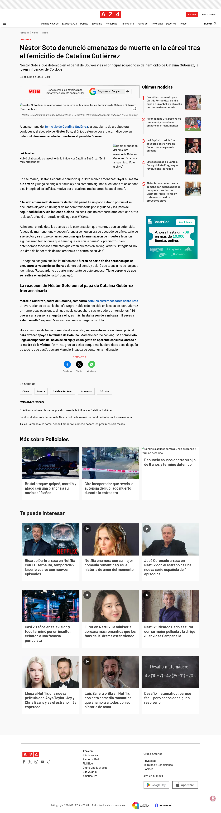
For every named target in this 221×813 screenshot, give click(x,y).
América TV (90, 776)
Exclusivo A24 (69, 23)
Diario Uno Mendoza (95, 767)
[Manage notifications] (213, 798)
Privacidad (149, 760)
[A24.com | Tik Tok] (48, 761)
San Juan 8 (90, 771)
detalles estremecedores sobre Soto (113, 301)
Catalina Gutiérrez (62, 391)
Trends (182, 23)
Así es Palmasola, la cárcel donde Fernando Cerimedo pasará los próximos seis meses (72, 424)
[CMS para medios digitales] (161, 805)
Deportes (171, 23)
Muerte (45, 33)
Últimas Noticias (50, 23)
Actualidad (111, 23)
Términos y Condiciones (158, 765)
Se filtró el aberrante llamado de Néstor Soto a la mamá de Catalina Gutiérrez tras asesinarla (76, 417)
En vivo (192, 14)
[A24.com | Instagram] (36, 761)
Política (84, 23)
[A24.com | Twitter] (30, 761)
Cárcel (35, 33)
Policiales (142, 23)
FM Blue (88, 763)
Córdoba (104, 391)
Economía (97, 23)
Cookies (148, 769)
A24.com (88, 751)
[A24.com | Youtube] (42, 761)
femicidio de (66, 126)
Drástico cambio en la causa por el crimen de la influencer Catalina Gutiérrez (66, 410)
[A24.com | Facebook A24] (24, 761)
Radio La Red (209, 14)
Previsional (157, 23)
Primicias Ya (127, 23)
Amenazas (86, 391)
